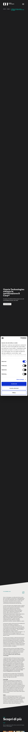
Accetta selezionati (14, 388)
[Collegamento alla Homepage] (8, 4)
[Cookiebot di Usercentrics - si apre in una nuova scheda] (20, 338)
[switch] (24, 366)
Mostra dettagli (20, 379)
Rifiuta (14, 392)
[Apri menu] (23, 4)
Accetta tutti (14, 383)
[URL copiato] (23, 592)
